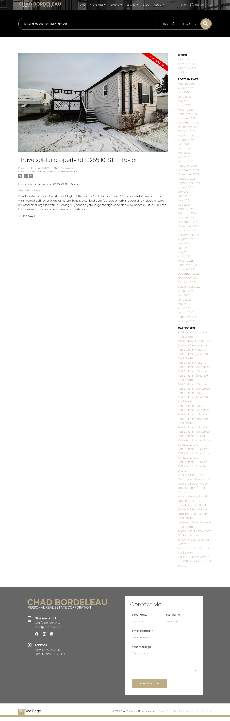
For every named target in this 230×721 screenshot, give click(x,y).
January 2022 (186, 321)
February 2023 (187, 265)
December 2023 (188, 222)
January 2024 (186, 217)
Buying (115, 5)
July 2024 (184, 192)
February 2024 (187, 213)
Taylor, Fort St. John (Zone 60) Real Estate (53, 171)
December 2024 (188, 170)
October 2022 (187, 282)
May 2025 (184, 153)
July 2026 (184, 92)
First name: (139, 615)
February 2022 (187, 317)
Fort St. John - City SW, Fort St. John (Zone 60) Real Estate (193, 419)
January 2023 (186, 269)
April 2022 (184, 308)
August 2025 (186, 140)
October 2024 (187, 179)
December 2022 (188, 274)
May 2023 (184, 252)
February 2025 (187, 166)
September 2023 (189, 235)
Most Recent (186, 84)
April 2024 (184, 205)
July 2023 (184, 243)
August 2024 (186, 187)
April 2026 (184, 105)
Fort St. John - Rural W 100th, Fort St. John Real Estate (193, 466)
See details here (29, 190)
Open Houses (187, 68)
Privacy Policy (165, 711)
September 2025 (189, 135)
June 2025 (185, 148)
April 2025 (184, 157)
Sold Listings (186, 72)
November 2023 (188, 226)
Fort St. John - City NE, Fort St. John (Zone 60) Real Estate (193, 354)
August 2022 (186, 291)
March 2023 (185, 261)
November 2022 (188, 278)
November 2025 (188, 127)
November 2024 (188, 174)
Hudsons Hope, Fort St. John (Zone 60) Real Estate (192, 488)
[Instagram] (46, 635)
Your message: (141, 647)
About (158, 5)
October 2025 (187, 131)
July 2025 (184, 144)
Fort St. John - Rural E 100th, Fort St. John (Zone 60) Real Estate (194, 440)
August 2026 (186, 88)
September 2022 (189, 287)
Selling (131, 5)
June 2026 (185, 97)
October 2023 (187, 230)
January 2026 (187, 118)
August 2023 (186, 239)
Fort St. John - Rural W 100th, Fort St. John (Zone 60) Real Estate (194, 453)
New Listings (186, 64)
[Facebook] (38, 635)
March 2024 (185, 209)
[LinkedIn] (53, 635)
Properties (96, 5)
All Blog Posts (186, 59)
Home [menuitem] (81, 5)
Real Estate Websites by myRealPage (193, 711)
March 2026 (185, 110)
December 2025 (189, 122)
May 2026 (184, 101)
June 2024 (184, 196)
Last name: (173, 615)
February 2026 (187, 114)
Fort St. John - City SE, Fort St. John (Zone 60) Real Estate (193, 397)
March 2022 (185, 312)
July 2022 (184, 295)
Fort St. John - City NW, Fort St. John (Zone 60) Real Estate (193, 375)
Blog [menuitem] (146, 5)
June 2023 (184, 248)
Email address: (142, 631)
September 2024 (189, 183)
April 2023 (184, 256)
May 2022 (184, 304)
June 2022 (184, 300)
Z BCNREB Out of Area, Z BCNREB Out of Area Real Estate (194, 561)
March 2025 (185, 161)
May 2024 (184, 200)
